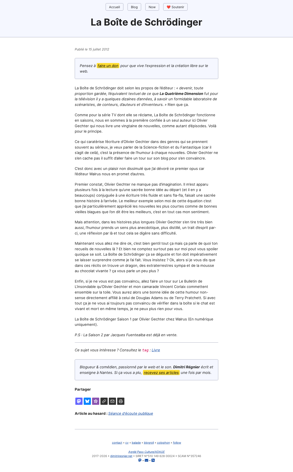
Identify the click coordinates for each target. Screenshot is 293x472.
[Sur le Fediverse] (95, 401)
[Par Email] (112, 401)
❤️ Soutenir (175, 7)
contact (117, 442)
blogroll (149, 442)
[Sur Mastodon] (79, 401)
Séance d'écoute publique (130, 413)
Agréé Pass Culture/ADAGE (146, 451)
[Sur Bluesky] (87, 401)
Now (152, 7)
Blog (134, 7)
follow (177, 442)
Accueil (114, 7)
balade (136, 442)
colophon (163, 442)
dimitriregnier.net (121, 456)
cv (127, 442)
